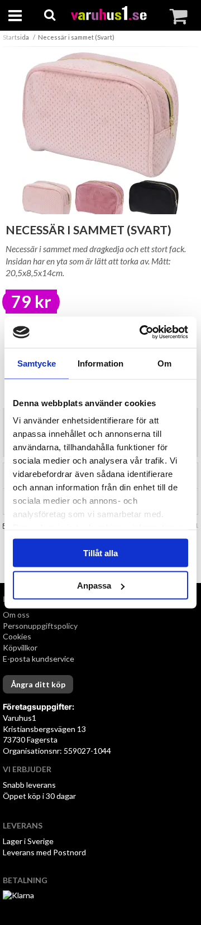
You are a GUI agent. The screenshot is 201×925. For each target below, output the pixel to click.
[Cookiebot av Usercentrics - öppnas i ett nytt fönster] (141, 332)
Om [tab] (164, 363)
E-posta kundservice (39, 658)
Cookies (17, 636)
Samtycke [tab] (36, 363)
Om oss (16, 614)
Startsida (16, 37)
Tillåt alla (100, 552)
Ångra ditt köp (38, 684)
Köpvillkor (20, 647)
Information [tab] (100, 363)
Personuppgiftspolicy (40, 625)
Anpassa (94, 585)
